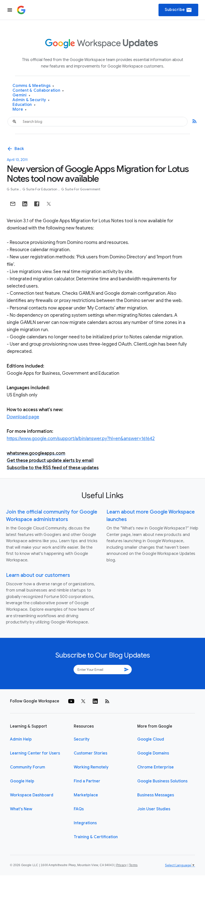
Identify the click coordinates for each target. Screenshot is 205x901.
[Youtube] (71, 701)
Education (24, 104)
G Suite (13, 189)
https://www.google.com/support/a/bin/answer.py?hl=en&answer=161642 (81, 438)
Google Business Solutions (162, 781)
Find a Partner (87, 781)
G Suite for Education (40, 189)
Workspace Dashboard (31, 795)
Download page (23, 417)
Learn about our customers (38, 575)
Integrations (85, 823)
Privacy (121, 865)
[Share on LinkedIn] (25, 204)
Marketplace (86, 795)
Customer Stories (90, 753)
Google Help (22, 781)
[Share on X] (49, 204)
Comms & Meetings (33, 85)
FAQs (79, 809)
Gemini (21, 95)
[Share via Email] (13, 204)
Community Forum (27, 767)
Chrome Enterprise (155, 767)
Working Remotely (91, 767)
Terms (133, 865)
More (19, 109)
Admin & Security (31, 100)
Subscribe (178, 10)
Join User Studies (153, 809)
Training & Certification (96, 836)
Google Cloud (150, 739)
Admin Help (21, 739)
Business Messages (155, 795)
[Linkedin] (95, 701)
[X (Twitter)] (83, 701)
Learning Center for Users (35, 753)
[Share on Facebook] (37, 204)
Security (82, 739)
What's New (21, 809)
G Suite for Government (80, 189)
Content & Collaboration (38, 90)
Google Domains (153, 753)
